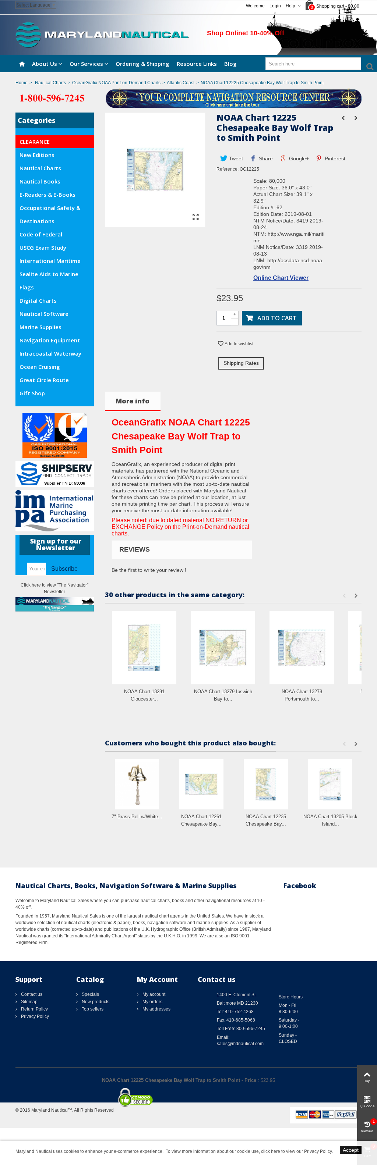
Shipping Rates (241, 363)
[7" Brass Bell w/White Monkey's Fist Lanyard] (137, 784)
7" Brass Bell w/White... (137, 816)
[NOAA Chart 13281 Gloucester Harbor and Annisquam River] (144, 647)
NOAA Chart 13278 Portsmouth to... (302, 695)
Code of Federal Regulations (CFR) (43, 236)
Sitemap (29, 1001)
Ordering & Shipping (142, 63)
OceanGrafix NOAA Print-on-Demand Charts (116, 82)
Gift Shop (32, 393)
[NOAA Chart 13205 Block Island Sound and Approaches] (330, 784)
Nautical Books (40, 181)
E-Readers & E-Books (47, 194)
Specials (90, 994)
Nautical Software (44, 313)
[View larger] (195, 217)
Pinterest (334, 158)
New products (95, 1001)
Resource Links (197, 63)
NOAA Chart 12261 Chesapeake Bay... (201, 820)
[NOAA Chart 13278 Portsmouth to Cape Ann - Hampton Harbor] (301, 647)
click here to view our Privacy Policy (296, 1151)
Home (21, 82)
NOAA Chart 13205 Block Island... (330, 820)
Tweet (235, 158)
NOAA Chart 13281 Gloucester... (144, 695)
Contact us (31, 994)
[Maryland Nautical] (101, 34)
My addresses (155, 1009)
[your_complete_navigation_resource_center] (188, 98)
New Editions (37, 154)
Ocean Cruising (40, 366)
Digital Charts (38, 300)
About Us (44, 63)
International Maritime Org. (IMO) (50, 262)
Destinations (37, 221)
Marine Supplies (40, 327)
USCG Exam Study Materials (43, 249)
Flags (27, 287)
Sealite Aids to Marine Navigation (49, 275)
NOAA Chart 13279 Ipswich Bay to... (223, 695)
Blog (230, 63)
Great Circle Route (44, 380)
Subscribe (64, 569)
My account (153, 994)
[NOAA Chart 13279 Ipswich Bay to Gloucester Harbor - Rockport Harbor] (223, 647)
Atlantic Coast (180, 82)
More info (132, 400)
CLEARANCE (35, 141)
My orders (151, 1001)
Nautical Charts (50, 82)
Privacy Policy (34, 1016)
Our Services (86, 63)
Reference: (227, 169)
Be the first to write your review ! (149, 570)
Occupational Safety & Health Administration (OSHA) (50, 209)
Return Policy (34, 1009)
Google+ (298, 158)
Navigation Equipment (50, 340)
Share (265, 158)
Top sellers (92, 1009)
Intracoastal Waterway (50, 353)
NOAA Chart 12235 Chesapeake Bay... (266, 820)
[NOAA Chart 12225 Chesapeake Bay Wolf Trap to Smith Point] (155, 223)
